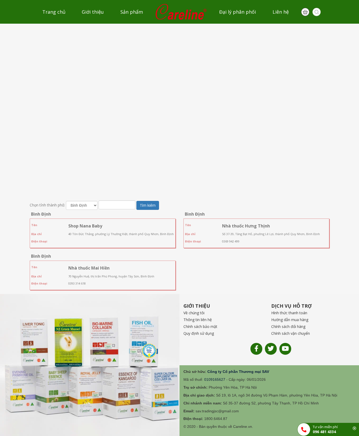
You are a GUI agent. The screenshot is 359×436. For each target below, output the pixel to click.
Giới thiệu (93, 12)
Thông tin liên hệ (197, 319)
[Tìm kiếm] (316, 12)
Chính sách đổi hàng (288, 326)
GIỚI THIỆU (196, 306)
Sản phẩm (131, 12)
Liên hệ (281, 12)
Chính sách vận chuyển (290, 333)
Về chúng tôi (193, 312)
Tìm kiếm (148, 205)
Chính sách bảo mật (200, 326)
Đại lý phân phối (237, 12)
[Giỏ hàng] (305, 12)
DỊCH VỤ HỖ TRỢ (291, 306)
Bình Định (41, 214)
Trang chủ (53, 12)
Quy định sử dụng (198, 333)
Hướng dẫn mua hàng (289, 319)
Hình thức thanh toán (289, 312)
